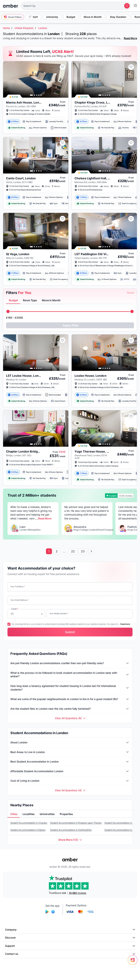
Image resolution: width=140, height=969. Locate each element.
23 (83, 551)
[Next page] (91, 551)
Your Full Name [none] (17, 586)
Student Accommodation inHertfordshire (71, 829)
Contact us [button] (11, 953)
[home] (10, 6)
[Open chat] (133, 962)
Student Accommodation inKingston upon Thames (76, 822)
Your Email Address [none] (19, 600)
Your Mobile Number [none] (58, 613)
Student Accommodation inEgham (27, 829)
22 (73, 551)
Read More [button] (44, 518)
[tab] (13, 300)
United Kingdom (24, 28)
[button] (76, 6)
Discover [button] (10, 937)
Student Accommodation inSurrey (121, 829)
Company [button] (11, 929)
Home (6, 28)
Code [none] (14, 608)
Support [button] (10, 945)
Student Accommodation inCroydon (28, 822)
